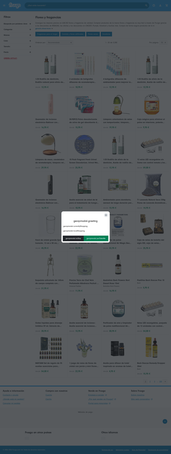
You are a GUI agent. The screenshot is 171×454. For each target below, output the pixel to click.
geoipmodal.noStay (73, 238)
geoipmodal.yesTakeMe (96, 238)
